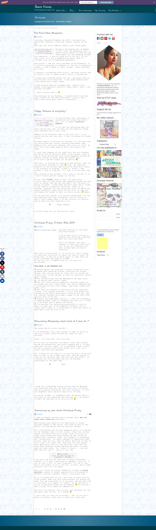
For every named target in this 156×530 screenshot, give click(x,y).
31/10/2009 (39, 115)
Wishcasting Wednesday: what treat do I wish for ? (61, 321)
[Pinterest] (2, 267)
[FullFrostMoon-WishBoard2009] (44, 52)
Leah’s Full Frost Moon (45, 99)
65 (58, 509)
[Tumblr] (2, 272)
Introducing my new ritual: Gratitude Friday (57, 410)
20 (47, 509)
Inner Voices (43, 7)
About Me (60, 10)
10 (45, 509)
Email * (118, 217)
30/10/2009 (39, 227)
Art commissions (85, 10)
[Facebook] (2, 254)
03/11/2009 (39, 37)
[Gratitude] (63, 454)
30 (50, 509)
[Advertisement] (102, 243)
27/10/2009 (39, 414)
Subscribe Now (106, 2)
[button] (78, 2)
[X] (2, 263)
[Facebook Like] (2, 258)
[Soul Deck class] (109, 137)
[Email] (2, 276)
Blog (71, 10)
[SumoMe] (2, 281)
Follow (98, 43)
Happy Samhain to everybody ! (50, 111)
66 (61, 509)
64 (56, 509)
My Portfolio (113, 10)
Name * (118, 214)
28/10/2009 (39, 325)
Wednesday (44, 332)
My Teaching (100, 10)
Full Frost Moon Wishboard (48, 33)
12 (88, 414)
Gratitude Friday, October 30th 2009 (54, 223)
